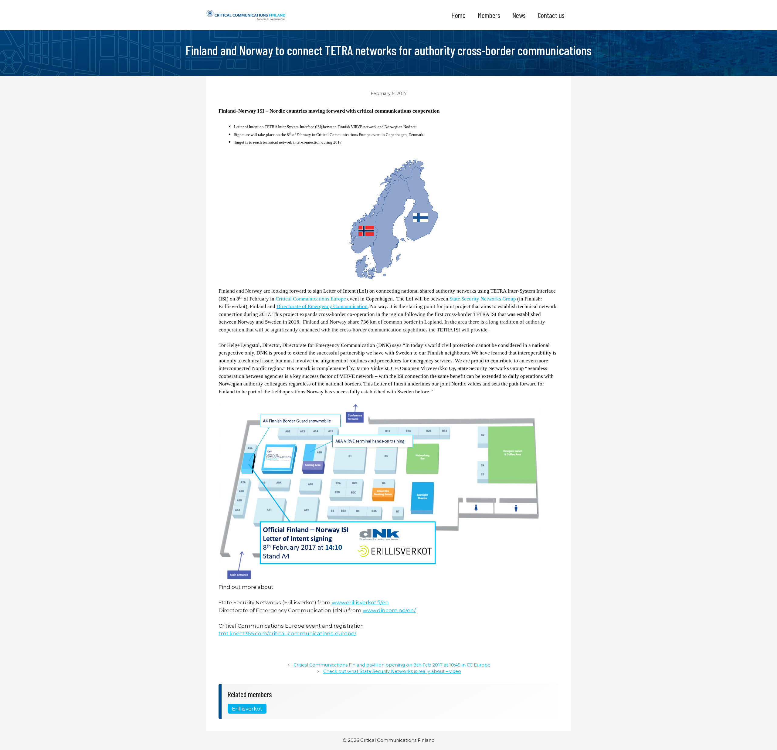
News (519, 15)
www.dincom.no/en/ (389, 610)
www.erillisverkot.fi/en (360, 602)
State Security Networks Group (482, 299)
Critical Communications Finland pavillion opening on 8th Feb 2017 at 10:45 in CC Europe (391, 665)
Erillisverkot (247, 709)
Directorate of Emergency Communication (322, 306)
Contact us (551, 15)
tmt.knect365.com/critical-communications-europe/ (287, 633)
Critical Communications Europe (311, 299)
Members (489, 15)
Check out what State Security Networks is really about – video (392, 671)
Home (458, 15)
